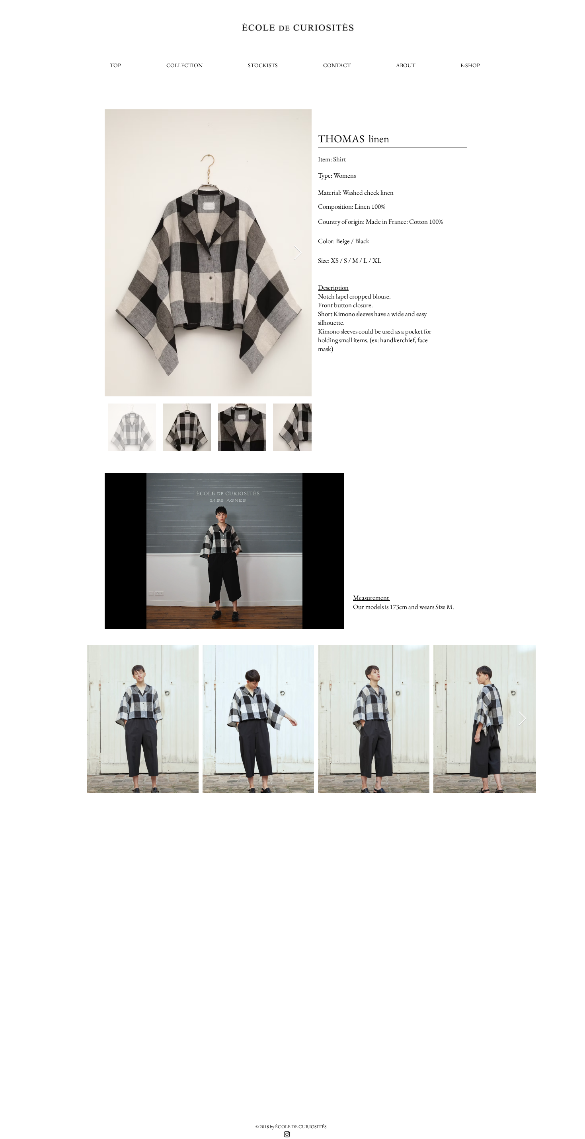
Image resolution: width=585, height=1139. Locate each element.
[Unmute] (128, 618)
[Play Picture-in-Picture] (319, 618)
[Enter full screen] (333, 618)
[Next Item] (297, 253)
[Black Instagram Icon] (287, 1134)
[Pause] (115, 618)
